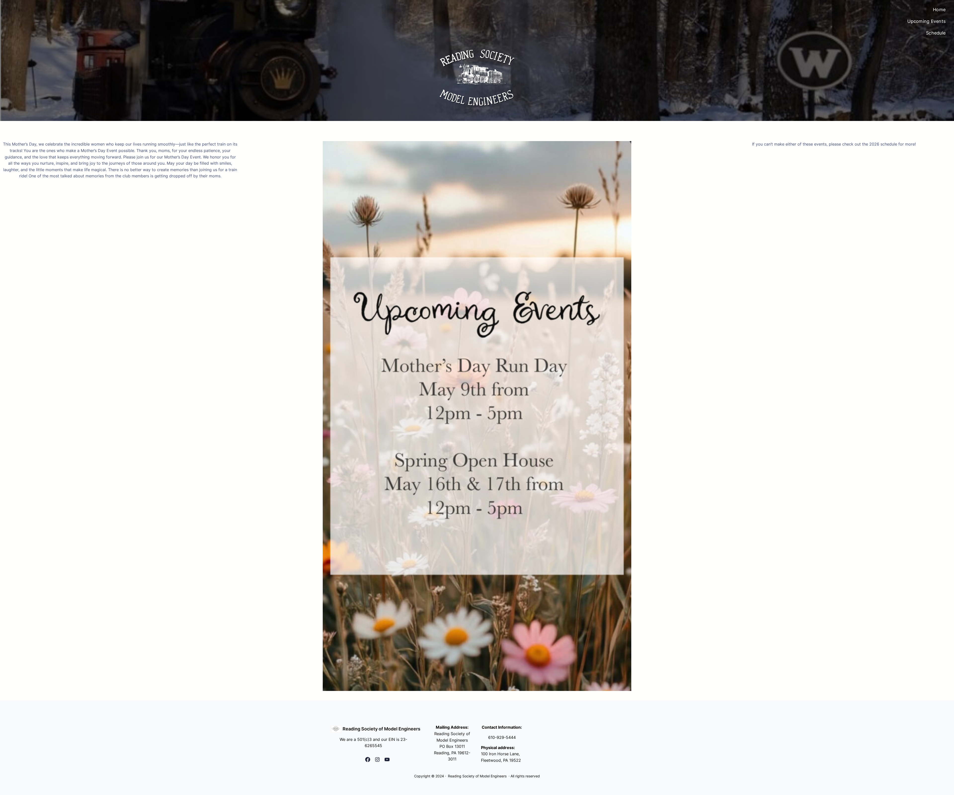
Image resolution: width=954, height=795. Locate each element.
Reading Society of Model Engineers (381, 728)
